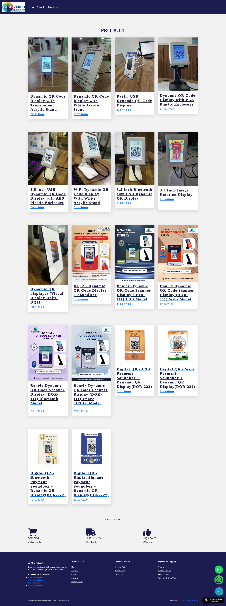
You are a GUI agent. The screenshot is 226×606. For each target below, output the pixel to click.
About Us (41, 7)
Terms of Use (163, 567)
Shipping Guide (163, 574)
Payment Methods (164, 571)
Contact (74, 574)
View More (113, 519)
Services (74, 578)
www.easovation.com (36, 577)
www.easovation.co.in (36, 580)
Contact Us (53, 7)
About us (74, 571)
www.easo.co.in (34, 583)
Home (31, 7)
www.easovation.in (35, 586)
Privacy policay (77, 582)
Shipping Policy (120, 567)
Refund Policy (120, 571)
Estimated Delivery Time (167, 578)
